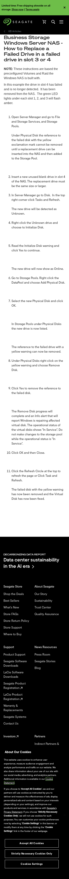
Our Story (41, 594)
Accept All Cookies (32, 843)
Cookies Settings (32, 864)
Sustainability (43, 601)
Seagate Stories (45, 661)
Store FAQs (11, 614)
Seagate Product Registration (14, 685)
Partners (40, 736)
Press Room (42, 654)
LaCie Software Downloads (13, 674)
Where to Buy (12, 634)
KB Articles (14, 31)
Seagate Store (13, 586)
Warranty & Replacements (13, 708)
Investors (9, 736)
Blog (37, 668)
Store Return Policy (16, 621)
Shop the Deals (14, 594)
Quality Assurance (47, 614)
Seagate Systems (15, 717)
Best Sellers (11, 601)
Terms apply (32, 9)
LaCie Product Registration (12, 697)
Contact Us (11, 723)
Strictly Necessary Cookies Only (31, 854)
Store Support (13, 627)
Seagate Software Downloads (15, 663)
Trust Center (43, 607)
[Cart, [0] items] (44, 22)
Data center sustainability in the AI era (31, 563)
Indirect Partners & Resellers (46, 746)
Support (9, 647)
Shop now (17, 9)
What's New (11, 607)
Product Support (14, 654)
